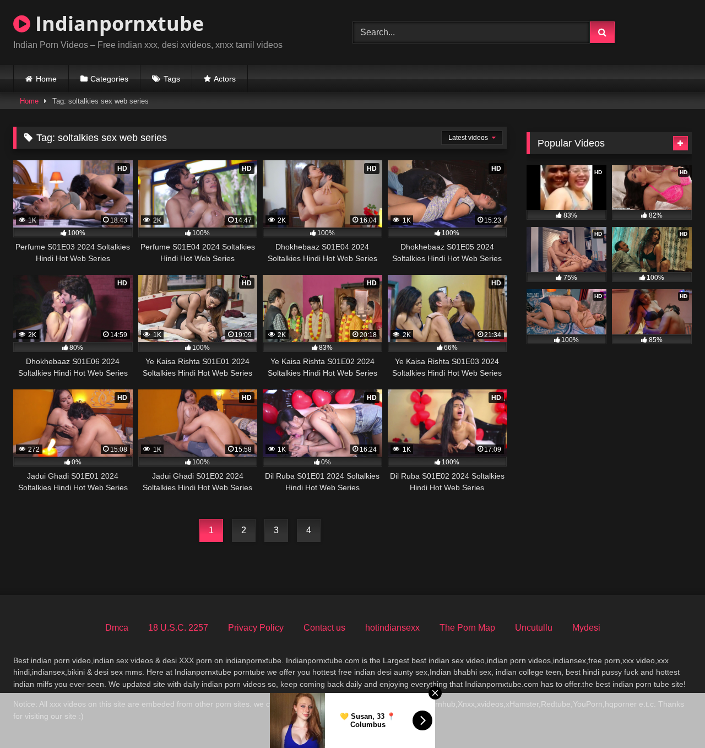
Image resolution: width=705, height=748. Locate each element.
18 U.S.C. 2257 (178, 627)
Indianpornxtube (117, 23)
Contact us (324, 627)
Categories (109, 78)
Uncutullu (533, 627)
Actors (225, 78)
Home (46, 78)
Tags (172, 78)
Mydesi (586, 627)
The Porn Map (467, 627)
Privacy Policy (256, 627)
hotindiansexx (392, 627)
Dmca (116, 627)
